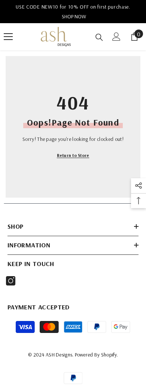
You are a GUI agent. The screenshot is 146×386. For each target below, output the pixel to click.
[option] (73, 11)
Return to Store (73, 155)
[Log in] (116, 37)
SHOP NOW (74, 16)
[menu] (8, 36)
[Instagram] (11, 281)
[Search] (99, 37)
